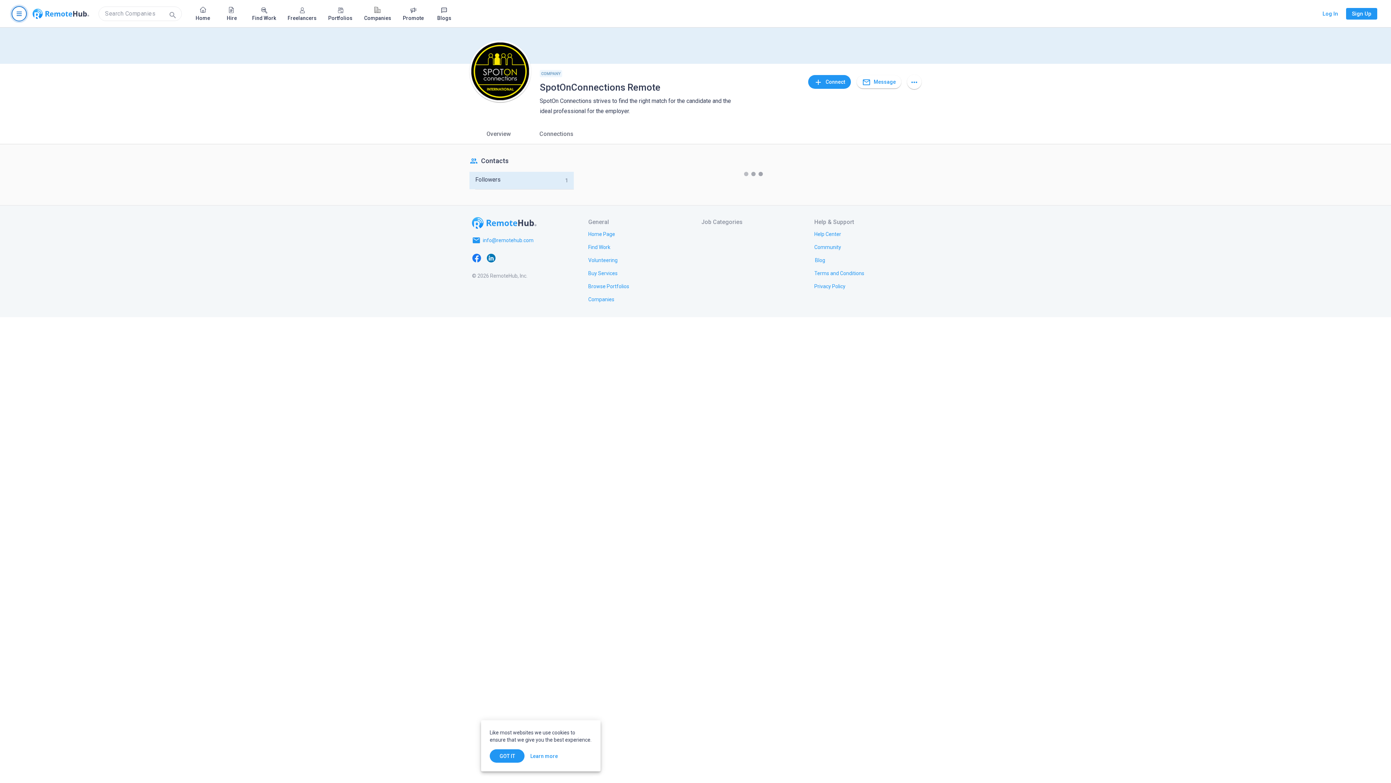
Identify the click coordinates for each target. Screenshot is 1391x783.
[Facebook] (476, 257)
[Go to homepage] (61, 14)
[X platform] (505, 257)
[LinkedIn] (491, 257)
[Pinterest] (534, 257)
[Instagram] (520, 257)
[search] (140, 13)
